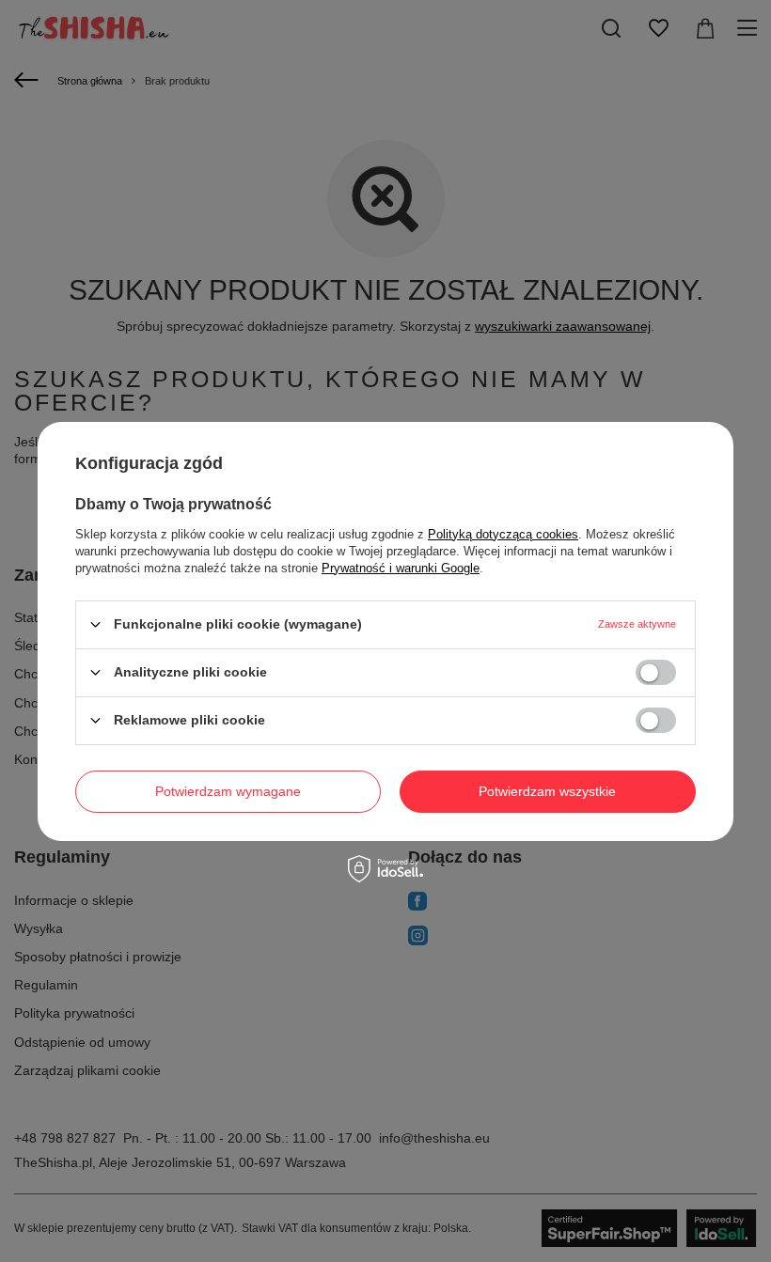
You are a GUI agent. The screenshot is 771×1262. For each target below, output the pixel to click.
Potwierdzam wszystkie (547, 791)
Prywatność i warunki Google (401, 567)
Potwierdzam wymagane (228, 791)
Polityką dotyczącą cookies (503, 533)
